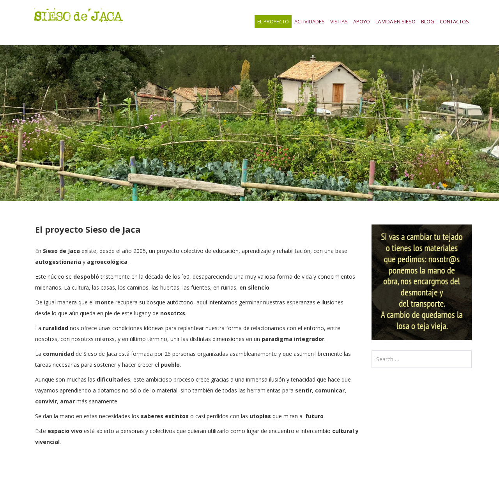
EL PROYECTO (273, 21)
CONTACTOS (454, 21)
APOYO (361, 21)
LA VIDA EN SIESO (395, 21)
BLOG (427, 21)
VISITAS (339, 21)
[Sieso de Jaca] (78, 14)
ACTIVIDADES (309, 21)
